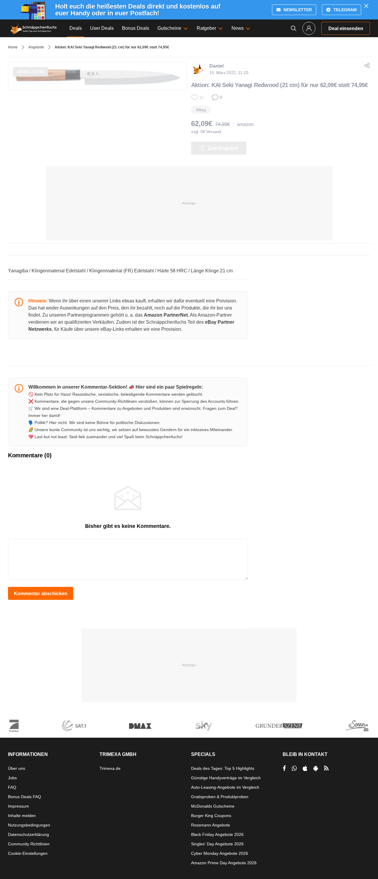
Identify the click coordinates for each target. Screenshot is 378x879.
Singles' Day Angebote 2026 (217, 844)
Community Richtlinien (29, 844)
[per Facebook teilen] (284, 768)
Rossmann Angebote (210, 825)
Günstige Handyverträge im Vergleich (226, 777)
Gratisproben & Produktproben (219, 796)
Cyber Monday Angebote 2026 (219, 853)
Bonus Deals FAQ (24, 796)
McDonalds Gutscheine (212, 806)
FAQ (12, 787)
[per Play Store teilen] (315, 768)
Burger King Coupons (211, 815)
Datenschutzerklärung (28, 834)
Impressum (18, 806)
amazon (245, 124)
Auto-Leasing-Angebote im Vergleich (225, 787)
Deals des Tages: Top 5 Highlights (222, 768)
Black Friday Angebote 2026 (217, 834)
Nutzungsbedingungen (29, 825)
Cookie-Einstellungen (28, 853)
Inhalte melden (22, 815)
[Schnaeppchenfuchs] (33, 28)
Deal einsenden (345, 28)
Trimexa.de (110, 768)
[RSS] (326, 768)
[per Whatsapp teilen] (294, 768)
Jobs (12, 777)
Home (13, 47)
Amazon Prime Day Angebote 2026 (224, 862)
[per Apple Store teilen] (305, 768)
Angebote (36, 47)
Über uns (16, 768)
